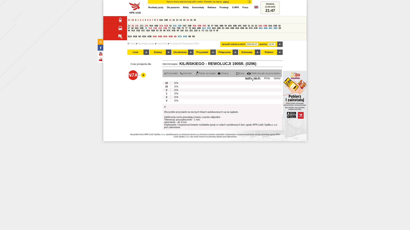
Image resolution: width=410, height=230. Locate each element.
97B (173, 30)
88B (265, 28)
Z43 (146, 26)
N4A (155, 36)
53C (184, 26)
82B (219, 28)
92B (153, 30)
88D (275, 28)
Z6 (132, 26)
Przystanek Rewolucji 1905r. (185, 43)
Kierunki (187, 73)
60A (230, 26)
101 (186, 30)
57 (212, 26)
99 (178, 30)
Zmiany (158, 52)
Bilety (186, 7)
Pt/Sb (267, 78)
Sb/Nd (277, 78)
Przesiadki (172, 73)
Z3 (129, 26)
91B (138, 30)
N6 (175, 36)
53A (174, 26)
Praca (245, 7)
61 (249, 26)
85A (237, 28)
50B (156, 26)
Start (132, 43)
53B (179, 26)
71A (150, 28)
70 (146, 28)
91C (143, 30)
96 (164, 30)
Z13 (141, 26)
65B (275, 26)
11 (170, 20)
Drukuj (224, 73)
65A (270, 26)
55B (199, 26)
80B (199, 28)
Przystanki (202, 52)
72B (165, 28)
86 (246, 28)
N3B (150, 36)
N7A (180, 36)
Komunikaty (198, 7)
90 (129, 30)
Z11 (137, 26)
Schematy (246, 52)
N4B (160, 36)
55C (204, 26)
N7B (185, 36)
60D (245, 26)
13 (177, 20)
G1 (206, 30)
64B (265, 26)
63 (256, 26)
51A (161, 26)
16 (188, 20)
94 (161, 30)
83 (223, 28)
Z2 (132, 20)
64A (260, 26)
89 (280, 28)
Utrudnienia (180, 52)
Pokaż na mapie (207, 73)
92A (148, 30)
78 (190, 28)
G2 (210, 30)
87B (256, 28)
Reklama (212, 7)
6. (200, 30)
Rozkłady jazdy (146, 43)
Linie (135, 52)
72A (160, 28)
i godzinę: (263, 44)
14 (181, 20)
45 (195, 20)
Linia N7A (162, 43)
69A (137, 28)
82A (214, 28)
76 (183, 28)
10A (161, 20)
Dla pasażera (173, 7)
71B (155, 28)
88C (270, 28)
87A (251, 28)
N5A (165, 36)
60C (240, 26)
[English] (256, 8)
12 (173, 20)
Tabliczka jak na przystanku (265, 73)
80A (194, 28)
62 (252, 26)
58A (216, 26)
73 (169, 28)
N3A (144, 36)
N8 (189, 36)
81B (209, 28)
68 (132, 28)
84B (232, 28)
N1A (130, 36)
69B (142, 28)
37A (176, 83)
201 (191, 30)
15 (184, 20)
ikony (242, 73)
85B (242, 28)
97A (168, 30)
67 (129, 28)
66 (279, 26)
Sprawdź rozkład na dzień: (234, 44)
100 (182, 30)
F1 (203, 30)
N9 (193, 36)
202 (195, 30)
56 (209, 26)
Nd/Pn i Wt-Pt (252, 78)
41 (191, 20)
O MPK (235, 7)
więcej (226, 1)
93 (157, 30)
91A (133, 30)
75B (178, 28)
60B (235, 26)
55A (194, 26)
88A (260, 28)
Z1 (129, 20)
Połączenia (224, 52)
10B (166, 20)
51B (166, 26)
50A (151, 26)
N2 (139, 36)
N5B (171, 36)
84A (227, 28)
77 (186, 28)
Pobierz (269, 52)
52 (170, 26)
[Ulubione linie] (142, 75)
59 (226, 26)
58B (221, 26)
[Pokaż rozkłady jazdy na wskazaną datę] (280, 44)
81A (204, 28)
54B (189, 26)
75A (173, 28)
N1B (135, 36)
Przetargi (224, 7)
